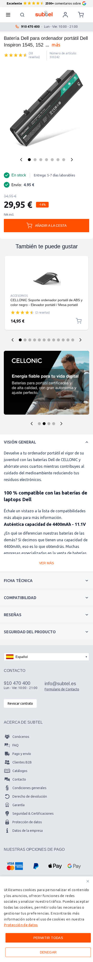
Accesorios (19, 295)
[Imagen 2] (35, 159)
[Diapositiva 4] (34, 340)
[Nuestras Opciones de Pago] (15, 866)
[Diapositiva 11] (68, 340)
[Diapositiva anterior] (12, 340)
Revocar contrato (20, 703)
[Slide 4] (53, 423)
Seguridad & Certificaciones (33, 813)
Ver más (46, 563)
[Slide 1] (39, 423)
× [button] (87, 881)
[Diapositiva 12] (72, 340)
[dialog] (46, 919)
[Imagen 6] (58, 159)
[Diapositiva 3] (29, 340)
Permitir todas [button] (48, 938)
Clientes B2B (22, 762)
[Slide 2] (44, 423)
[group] (16, 55)
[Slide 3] (48, 423)
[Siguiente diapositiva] (80, 340)
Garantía (18, 805)
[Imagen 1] (29, 159)
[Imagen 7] (64, 159)
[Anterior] (21, 159)
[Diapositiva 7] (48, 340)
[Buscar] (22, 14)
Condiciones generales (29, 788)
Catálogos (19, 771)
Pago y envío (21, 754)
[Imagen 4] (46, 159)
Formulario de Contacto (62, 689)
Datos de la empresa (27, 830)
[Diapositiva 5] (39, 340)
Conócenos (20, 737)
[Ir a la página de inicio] (44, 13)
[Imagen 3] (41, 159)
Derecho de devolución (29, 796)
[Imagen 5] (52, 159)
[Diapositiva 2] (25, 340)
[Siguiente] (72, 159)
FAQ (15, 745)
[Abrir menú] (9, 14)
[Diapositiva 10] (63, 340)
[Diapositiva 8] (53, 340)
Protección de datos (27, 822)
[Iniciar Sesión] (65, 14)
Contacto (19, 779)
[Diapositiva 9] (58, 340)
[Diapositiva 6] (44, 340)
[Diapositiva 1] (20, 340)
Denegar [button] (48, 952)
